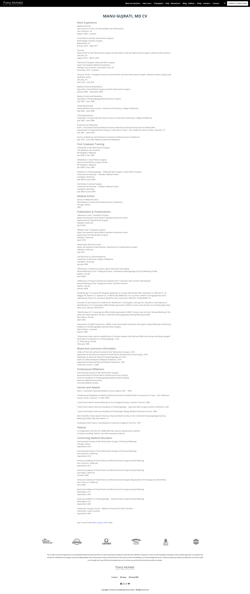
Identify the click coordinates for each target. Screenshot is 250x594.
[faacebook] (121, 583)
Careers (216, 3)
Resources (175, 3)
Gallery (191, 3)
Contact (206, 3)
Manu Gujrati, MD (99, 522)
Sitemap (123, 577)
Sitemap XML (134, 577)
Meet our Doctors (132, 3)
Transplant (158, 3)
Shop (199, 3)
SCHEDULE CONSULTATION (237, 3)
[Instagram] (124, 583)
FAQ (167, 3)
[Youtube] (129, 583)
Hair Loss (147, 3)
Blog (185, 3)
